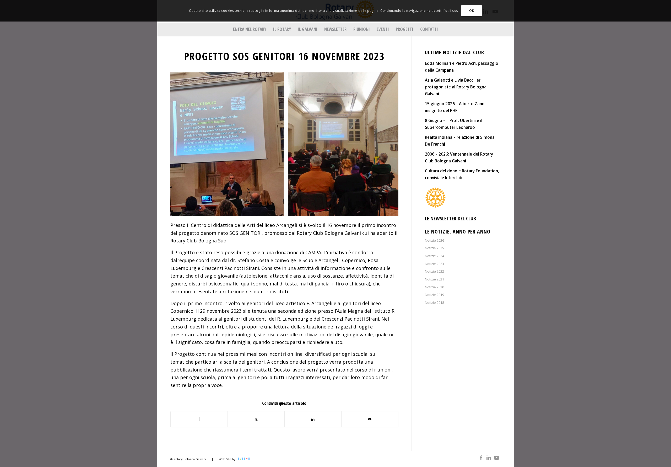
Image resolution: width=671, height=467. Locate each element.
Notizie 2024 (434, 255)
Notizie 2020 (434, 287)
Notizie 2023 (434, 263)
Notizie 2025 (434, 248)
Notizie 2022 (434, 271)
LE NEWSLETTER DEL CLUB (450, 218)
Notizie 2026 (434, 240)
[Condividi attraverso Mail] (370, 419)
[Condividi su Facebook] (199, 419)
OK (471, 10)
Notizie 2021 (434, 279)
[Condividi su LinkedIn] (313, 419)
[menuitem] (250, 29)
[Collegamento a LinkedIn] (489, 458)
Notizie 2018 (434, 302)
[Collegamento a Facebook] (481, 458)
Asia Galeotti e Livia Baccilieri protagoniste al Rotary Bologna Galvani (455, 86)
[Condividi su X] (256, 419)
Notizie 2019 (434, 294)
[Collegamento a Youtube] (497, 458)
